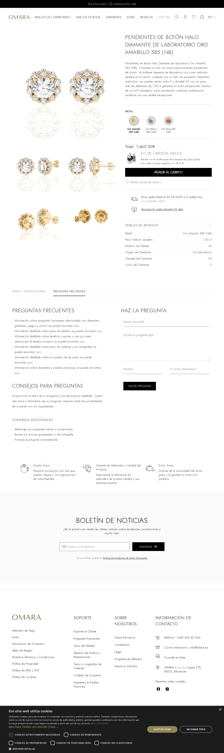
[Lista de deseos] (194, 17)
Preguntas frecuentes (69, 291)
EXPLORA (164, 17)
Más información (100, 723)
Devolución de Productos (28, 644)
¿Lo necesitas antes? (153, 201)
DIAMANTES (113, 17)
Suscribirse (145, 547)
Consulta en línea (174, 657)
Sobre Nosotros (125, 638)
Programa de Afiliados (128, 659)
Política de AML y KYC (26, 670)
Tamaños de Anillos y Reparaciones (87, 655)
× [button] (220, 709)
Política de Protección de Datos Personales (125, 558)
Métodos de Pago (23, 631)
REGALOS (146, 17)
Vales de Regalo (22, 650)
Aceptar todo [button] (162, 729)
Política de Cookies (24, 677)
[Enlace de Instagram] (167, 689)
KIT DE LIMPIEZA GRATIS (161, 153)
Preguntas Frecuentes (87, 639)
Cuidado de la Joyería (87, 675)
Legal (118, 652)
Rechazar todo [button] (196, 729)
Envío (15, 637)
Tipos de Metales (84, 646)
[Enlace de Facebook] (158, 689)
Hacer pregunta (139, 386)
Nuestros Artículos (126, 666)
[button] (75, 727)
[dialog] (112, 729)
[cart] (202, 17)
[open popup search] (177, 17)
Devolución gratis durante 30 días (162, 209)
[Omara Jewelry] (19, 17)
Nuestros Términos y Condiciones (33, 657)
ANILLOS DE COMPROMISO (53, 17)
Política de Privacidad (25, 664)
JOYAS (131, 17)
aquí (76, 326)
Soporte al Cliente (85, 631)
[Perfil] (185, 17)
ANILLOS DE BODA (88, 17)
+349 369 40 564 (188, 638)
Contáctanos (122, 645)
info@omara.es (199, 648)
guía (82, 336)
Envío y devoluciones (28, 291)
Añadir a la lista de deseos (145, 182)
